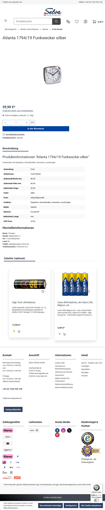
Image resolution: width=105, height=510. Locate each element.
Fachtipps (85, 366)
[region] (52, 75)
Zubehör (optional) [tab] (14, 258)
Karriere (84, 376)
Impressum (59, 375)
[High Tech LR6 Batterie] (30, 284)
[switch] (96, 500)
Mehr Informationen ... (11, 508)
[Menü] (6, 20)
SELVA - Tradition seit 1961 (91, 363)
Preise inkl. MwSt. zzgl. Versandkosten (18, 111)
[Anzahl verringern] (5, 122)
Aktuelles (84, 372)
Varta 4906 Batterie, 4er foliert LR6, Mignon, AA (75, 304)
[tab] (15, 148)
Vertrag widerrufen (13, 409)
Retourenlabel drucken (64, 387)
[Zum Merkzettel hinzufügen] (42, 292)
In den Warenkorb (36, 128)
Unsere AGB (60, 363)
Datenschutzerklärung (64, 384)
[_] (52, 75)
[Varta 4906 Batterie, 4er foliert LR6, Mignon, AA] (75, 284)
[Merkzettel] (76, 21)
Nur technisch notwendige (50, 506)
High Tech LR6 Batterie (23, 302)
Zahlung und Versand (63, 372)
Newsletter (85, 369)
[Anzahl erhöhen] (27, 122)
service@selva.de (15, 2)
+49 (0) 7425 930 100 (93, 2)
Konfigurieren (71, 506)
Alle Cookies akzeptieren (91, 506)
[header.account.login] (85, 21)
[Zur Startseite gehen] (52, 12)
